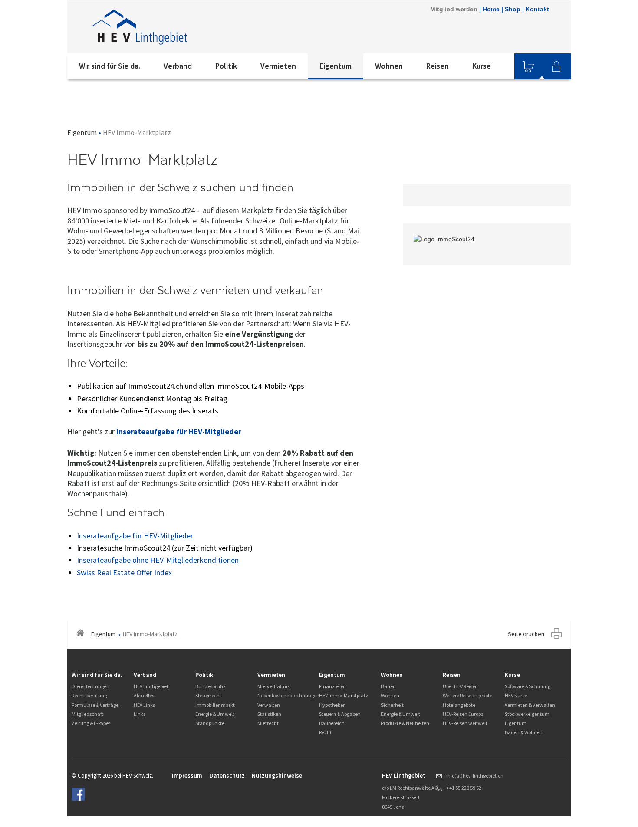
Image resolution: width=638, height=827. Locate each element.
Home (491, 9)
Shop (512, 9)
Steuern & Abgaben (340, 714)
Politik (226, 66)
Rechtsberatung (89, 695)
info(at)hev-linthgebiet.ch (474, 775)
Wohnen (389, 66)
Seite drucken (526, 634)
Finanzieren (332, 686)
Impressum (187, 775)
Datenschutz (227, 775)
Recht (325, 732)
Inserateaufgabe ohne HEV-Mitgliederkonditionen (158, 560)
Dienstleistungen (90, 686)
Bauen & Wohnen (524, 732)
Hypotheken (332, 705)
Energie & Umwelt (214, 714)
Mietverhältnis (273, 686)
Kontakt (537, 9)
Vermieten (278, 66)
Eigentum (335, 66)
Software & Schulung (527, 686)
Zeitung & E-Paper (91, 723)
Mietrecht (268, 723)
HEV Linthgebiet (151, 686)
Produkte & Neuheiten (405, 723)
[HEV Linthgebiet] (184, 27)
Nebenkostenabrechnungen (288, 695)
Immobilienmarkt (215, 705)
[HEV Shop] (528, 66)
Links (139, 714)
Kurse (481, 66)
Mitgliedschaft (87, 714)
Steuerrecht (208, 695)
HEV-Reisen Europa (463, 714)
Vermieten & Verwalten (530, 705)
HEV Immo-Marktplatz (343, 695)
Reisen (437, 66)
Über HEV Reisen (460, 686)
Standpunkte (209, 723)
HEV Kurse (516, 695)
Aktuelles (144, 695)
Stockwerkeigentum (527, 714)
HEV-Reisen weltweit (465, 723)
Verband (178, 66)
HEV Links (144, 705)
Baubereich (332, 723)
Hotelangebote (459, 705)
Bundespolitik (210, 686)
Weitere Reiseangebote (467, 695)
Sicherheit (392, 705)
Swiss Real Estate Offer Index (124, 573)
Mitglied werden (453, 9)
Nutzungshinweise (277, 775)
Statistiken (269, 714)
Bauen (388, 686)
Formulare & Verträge (95, 705)
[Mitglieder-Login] (556, 66)
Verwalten (268, 705)
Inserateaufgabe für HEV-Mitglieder (178, 431)
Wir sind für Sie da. (109, 66)
